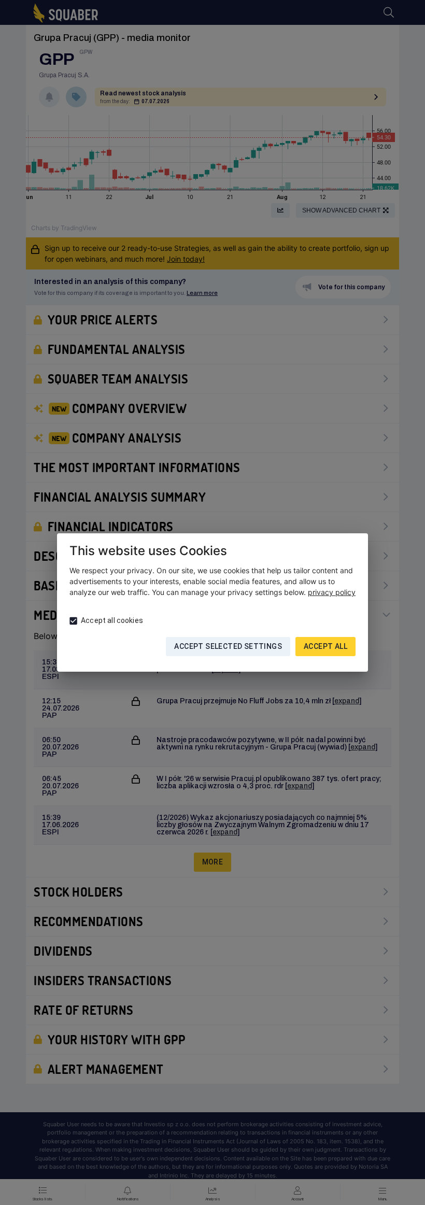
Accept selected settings (228, 646)
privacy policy (332, 592)
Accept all (325, 646)
